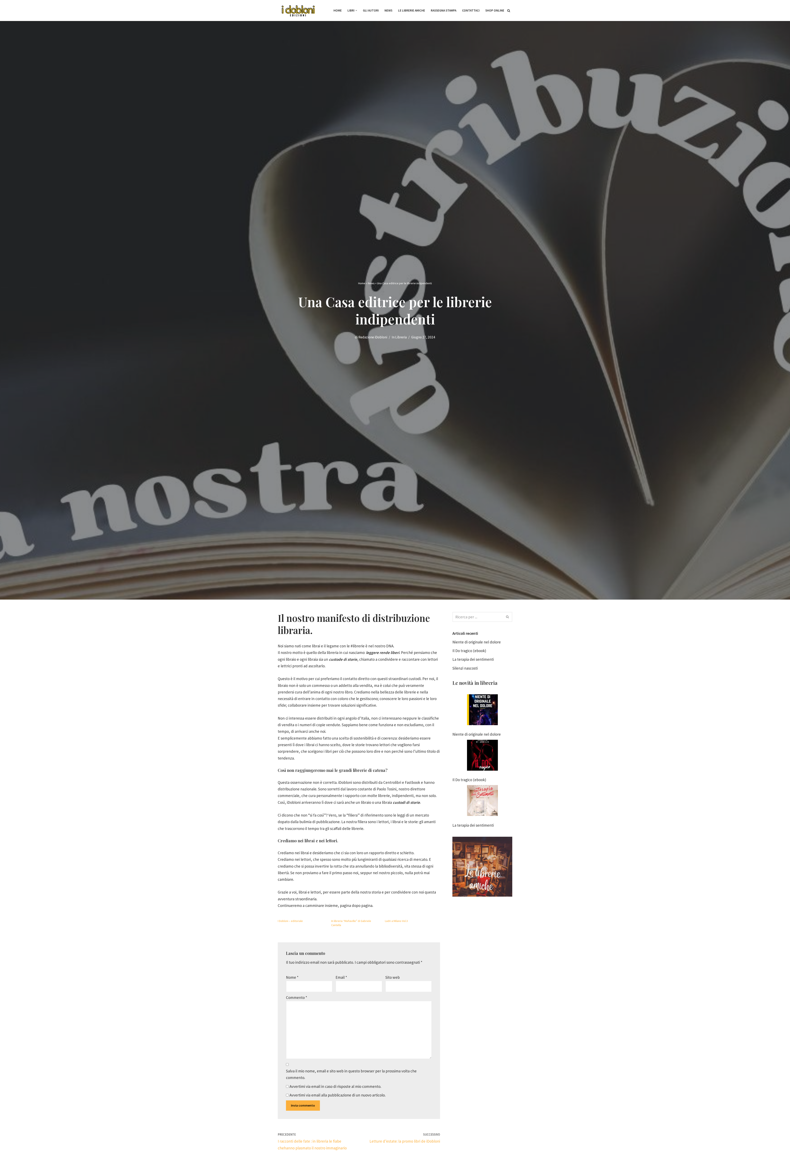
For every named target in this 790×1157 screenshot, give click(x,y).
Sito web (392, 977)
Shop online (494, 10)
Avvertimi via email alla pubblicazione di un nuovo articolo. (337, 1095)
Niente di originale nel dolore (476, 642)
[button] (356, 10)
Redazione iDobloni (372, 337)
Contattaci (471, 10)
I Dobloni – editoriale (290, 921)
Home (337, 10)
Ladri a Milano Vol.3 (396, 921)
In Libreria (399, 337)
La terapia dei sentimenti (473, 659)
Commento (296, 997)
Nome (292, 977)
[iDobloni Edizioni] (298, 10)
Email (341, 977)
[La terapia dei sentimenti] (482, 801)
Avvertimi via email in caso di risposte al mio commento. (335, 1086)
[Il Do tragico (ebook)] (482, 756)
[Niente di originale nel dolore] (482, 710)
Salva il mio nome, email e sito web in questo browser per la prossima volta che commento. (351, 1074)
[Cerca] (508, 10)
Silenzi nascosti (465, 668)
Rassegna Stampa (443, 10)
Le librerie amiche (411, 10)
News (388, 10)
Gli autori (371, 10)
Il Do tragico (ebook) (469, 650)
